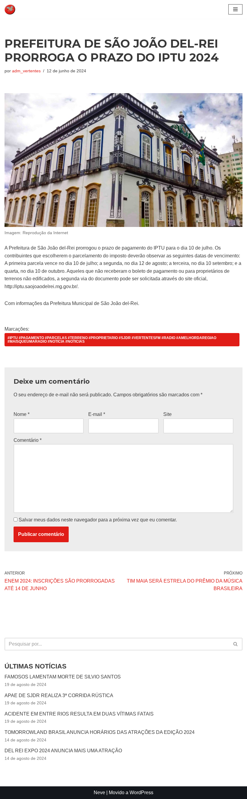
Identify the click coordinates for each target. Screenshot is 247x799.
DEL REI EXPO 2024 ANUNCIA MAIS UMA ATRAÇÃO (63, 750)
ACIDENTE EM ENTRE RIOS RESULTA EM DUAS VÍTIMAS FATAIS (79, 713)
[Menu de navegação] (235, 9)
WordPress (141, 792)
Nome (22, 414)
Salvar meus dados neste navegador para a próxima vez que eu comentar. (98, 519)
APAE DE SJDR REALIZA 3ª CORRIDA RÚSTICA (59, 695)
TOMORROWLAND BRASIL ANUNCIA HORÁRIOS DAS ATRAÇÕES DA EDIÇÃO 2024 (100, 732)
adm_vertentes (26, 70)
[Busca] (235, 644)
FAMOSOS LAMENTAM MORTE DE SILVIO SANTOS (63, 676)
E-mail (96, 414)
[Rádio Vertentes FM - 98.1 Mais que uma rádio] (23, 9)
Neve (99, 792)
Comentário (28, 440)
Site (167, 414)
